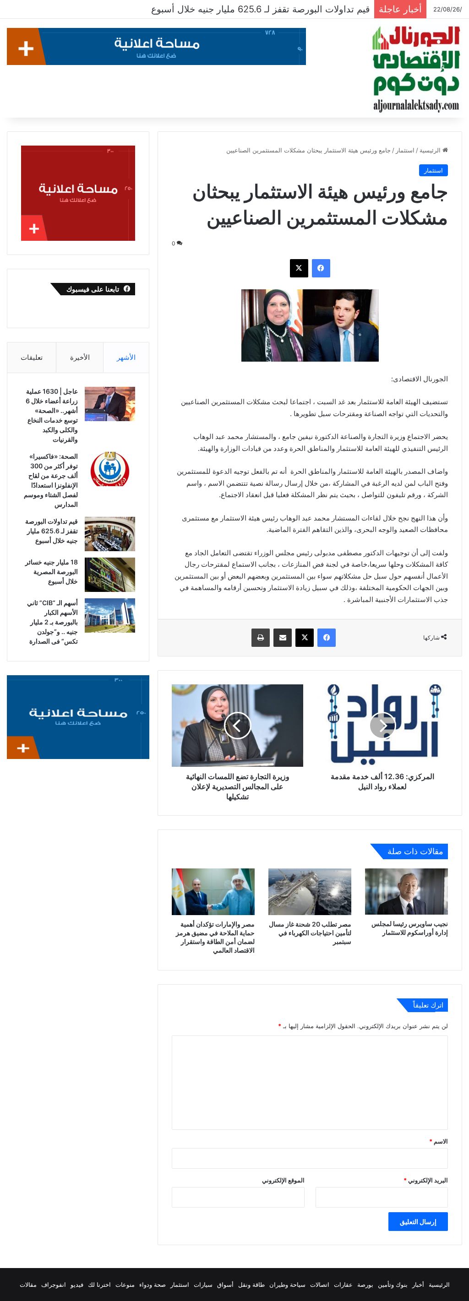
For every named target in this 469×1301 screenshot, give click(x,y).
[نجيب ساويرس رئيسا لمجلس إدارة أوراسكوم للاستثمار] (406, 891)
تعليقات (32, 357)
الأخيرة (80, 357)
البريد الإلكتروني (426, 1180)
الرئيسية (431, 150)
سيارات (203, 1284)
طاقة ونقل (251, 1284)
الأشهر (126, 357)
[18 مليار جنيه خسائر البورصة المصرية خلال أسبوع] (110, 575)
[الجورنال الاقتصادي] (416, 69)
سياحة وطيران (287, 1284)
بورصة (365, 1284)
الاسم (438, 1141)
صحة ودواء (152, 1284)
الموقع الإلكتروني (283, 1180)
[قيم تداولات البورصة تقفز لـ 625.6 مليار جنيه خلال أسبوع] (110, 534)
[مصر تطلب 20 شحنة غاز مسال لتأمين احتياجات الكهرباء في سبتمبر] (309, 891)
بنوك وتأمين (393, 1284)
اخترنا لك (99, 1284)
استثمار (405, 150)
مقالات (28, 1284)
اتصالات (319, 1284)
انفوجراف (53, 1284)
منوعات (125, 1284)
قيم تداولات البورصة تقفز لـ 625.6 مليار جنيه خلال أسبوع (51, 530)
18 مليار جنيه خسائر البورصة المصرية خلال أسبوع (275, 9)
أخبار (418, 1284)
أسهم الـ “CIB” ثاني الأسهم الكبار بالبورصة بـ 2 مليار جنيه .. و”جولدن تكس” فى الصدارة (52, 622)
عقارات (343, 1284)
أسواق (225, 1284)
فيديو (77, 1284)
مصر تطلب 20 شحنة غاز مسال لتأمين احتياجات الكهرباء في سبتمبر (310, 932)
